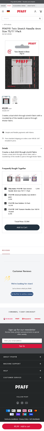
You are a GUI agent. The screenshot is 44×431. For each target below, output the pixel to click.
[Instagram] (22, 403)
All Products (7, 24)
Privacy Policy (24, 419)
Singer (3, 6)
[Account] (35, 11)
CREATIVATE (31, 6)
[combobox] (22, 18)
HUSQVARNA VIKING (19, 6)
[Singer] (8, 318)
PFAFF (9, 6)
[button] (40, 11)
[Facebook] (17, 403)
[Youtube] (26, 403)
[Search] (40, 18)
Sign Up (22, 346)
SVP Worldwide (34, 419)
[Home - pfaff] (22, 11)
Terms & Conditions (11, 419)
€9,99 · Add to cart (22, 426)
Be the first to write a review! (22, 294)
